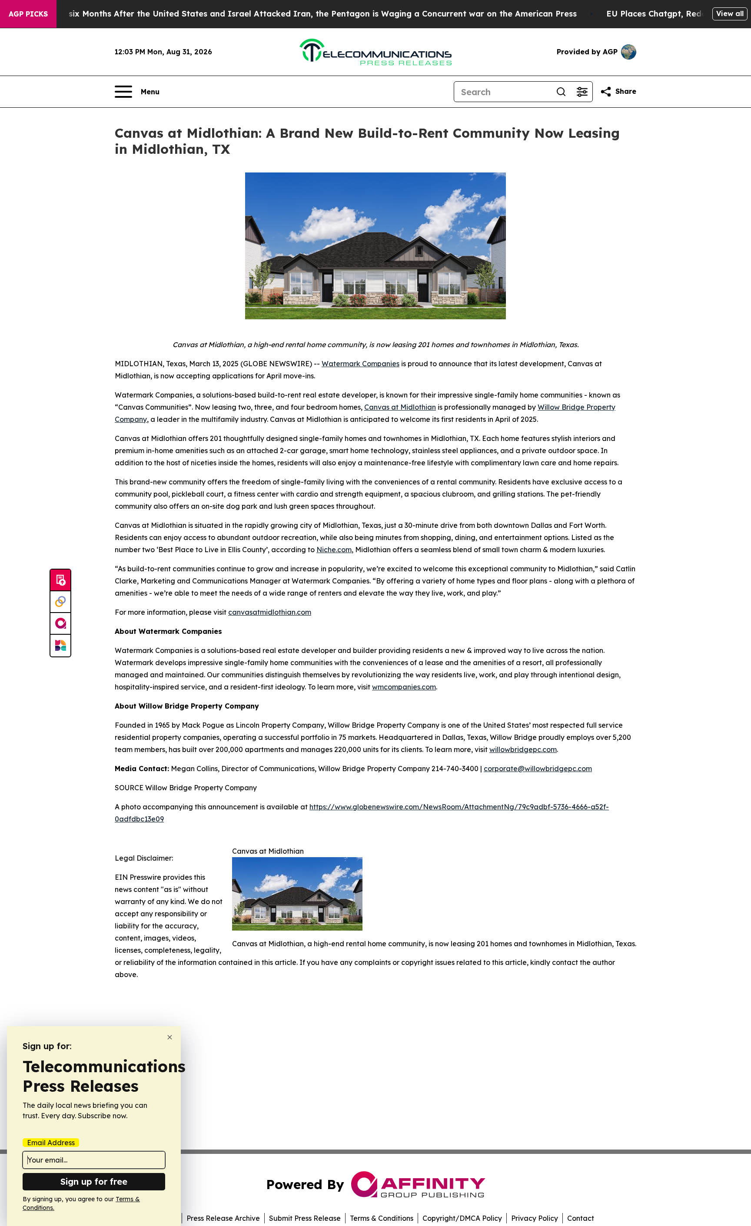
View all (730, 13)
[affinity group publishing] (60, 624)
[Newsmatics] (60, 645)
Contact (580, 1218)
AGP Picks (28, 14)
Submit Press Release (305, 1218)
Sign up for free (93, 1181)
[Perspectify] (60, 602)
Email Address (51, 1142)
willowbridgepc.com (523, 749)
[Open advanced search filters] (582, 92)
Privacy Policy (534, 1218)
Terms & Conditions (381, 1218)
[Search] (561, 92)
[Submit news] (60, 580)
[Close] (170, 1037)
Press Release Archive (223, 1218)
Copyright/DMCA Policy (462, 1218)
